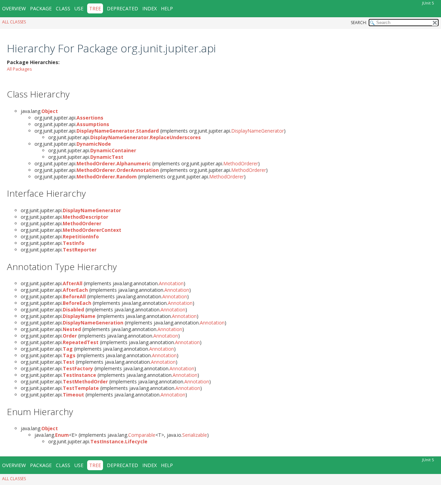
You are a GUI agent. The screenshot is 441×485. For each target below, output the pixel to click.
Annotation (171, 283)
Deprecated (122, 8)
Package (41, 8)
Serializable (194, 435)
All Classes (14, 22)
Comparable (141, 435)
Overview (14, 8)
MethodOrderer (240, 163)
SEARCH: (359, 22)
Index (149, 8)
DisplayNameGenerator (257, 130)
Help (167, 8)
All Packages (19, 69)
